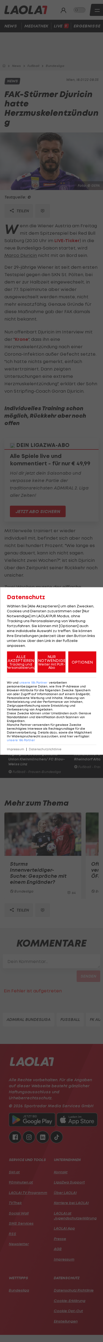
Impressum (15, 749)
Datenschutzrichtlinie (45, 749)
